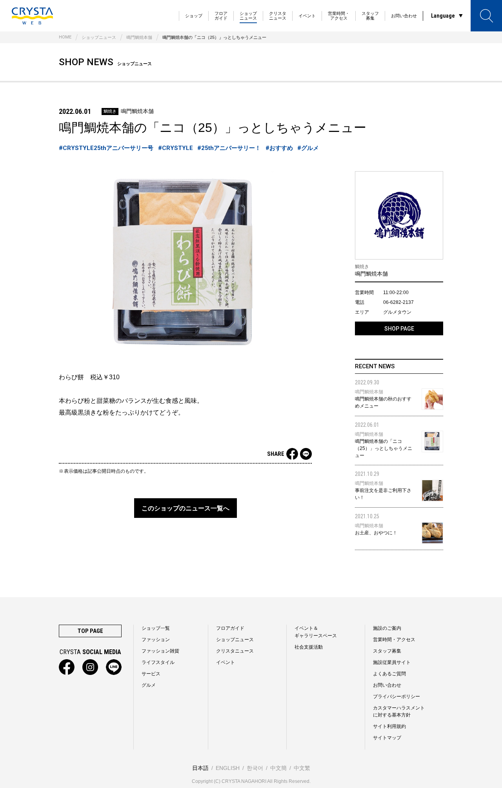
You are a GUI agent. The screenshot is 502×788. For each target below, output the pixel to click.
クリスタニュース (277, 15)
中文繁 (302, 768)
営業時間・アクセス (338, 15)
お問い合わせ (404, 15)
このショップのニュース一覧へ (185, 508)
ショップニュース (248, 15)
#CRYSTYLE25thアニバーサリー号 (106, 148)
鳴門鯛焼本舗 (139, 37)
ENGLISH (228, 768)
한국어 (255, 768)
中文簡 (278, 768)
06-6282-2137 (398, 302)
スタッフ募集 (370, 15)
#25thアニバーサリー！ (229, 148)
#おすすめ (279, 148)
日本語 (200, 768)
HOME (65, 37)
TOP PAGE (90, 630)
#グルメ (308, 148)
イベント (307, 15)
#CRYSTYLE (175, 148)
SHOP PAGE (399, 328)
